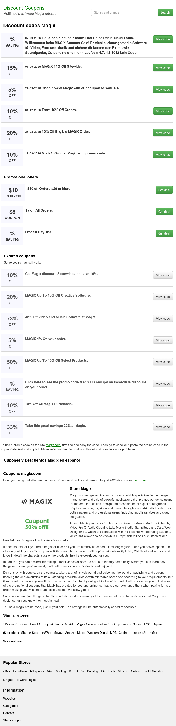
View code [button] (163, 39)
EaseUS (35, 624)
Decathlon (20, 671)
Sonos (137, 624)
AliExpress (37, 671)
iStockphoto (11, 632)
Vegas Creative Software (93, 624)
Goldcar (135, 671)
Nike (50, 671)
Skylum (158, 624)
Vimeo (122, 671)
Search (165, 12)
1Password (10, 624)
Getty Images (121, 624)
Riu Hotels (108, 671)
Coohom (124, 632)
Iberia (80, 671)
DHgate (8, 679)
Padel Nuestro (153, 671)
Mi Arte (70, 624)
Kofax (153, 632)
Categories (10, 705)
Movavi (58, 632)
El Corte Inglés (26, 679)
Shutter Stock (30, 632)
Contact (8, 713)
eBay (6, 671)
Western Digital (97, 632)
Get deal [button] (164, 190)
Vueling (61, 671)
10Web (46, 632)
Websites (9, 698)
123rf (147, 624)
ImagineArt (139, 632)
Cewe (24, 624)
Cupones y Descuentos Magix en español (42, 460)
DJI (71, 671)
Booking (92, 671)
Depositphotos (53, 624)
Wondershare (12, 641)
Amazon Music (75, 632)
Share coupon (12, 720)
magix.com (53, 445)
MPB (113, 632)
